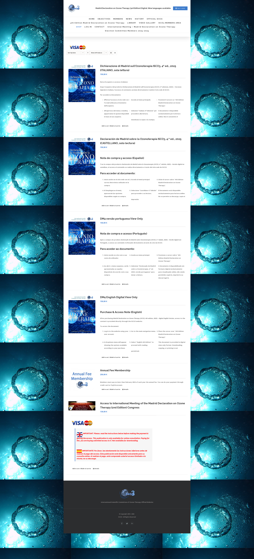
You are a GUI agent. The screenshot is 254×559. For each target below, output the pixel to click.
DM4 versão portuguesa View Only (121, 218)
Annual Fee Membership (115, 370)
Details (126, 126)
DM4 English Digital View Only (118, 297)
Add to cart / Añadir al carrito (111, 126)
